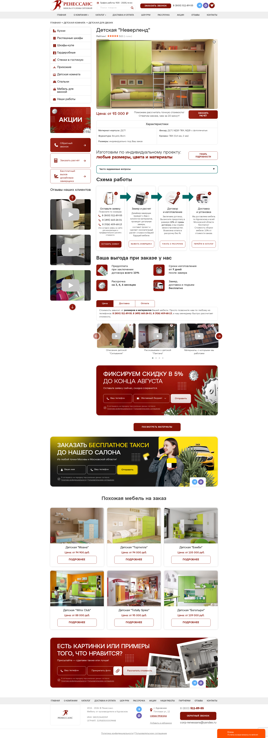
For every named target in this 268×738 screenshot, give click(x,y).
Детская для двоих (100, 23)
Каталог (100, 15)
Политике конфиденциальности (119, 409)
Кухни (61, 30)
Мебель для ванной (65, 90)
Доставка (124, 303)
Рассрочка (164, 15)
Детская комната (74, 23)
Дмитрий (194, 514)
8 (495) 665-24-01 (183, 2)
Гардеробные (66, 52)
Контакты (212, 15)
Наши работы (66, 99)
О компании (80, 15)
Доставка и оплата (123, 15)
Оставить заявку (110, 244)
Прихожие (64, 67)
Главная (61, 15)
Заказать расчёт (203, 114)
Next (72, 307)
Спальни (63, 81)
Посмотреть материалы (157, 427)
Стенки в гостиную (70, 60)
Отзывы (195, 15)
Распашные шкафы (70, 38)
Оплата (145, 303)
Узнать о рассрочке (172, 244)
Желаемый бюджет (152, 398)
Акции (180, 15)
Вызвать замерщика (141, 244)
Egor (192, 478)
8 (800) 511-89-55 (183, 5)
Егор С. (110, 514)
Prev (72, 198)
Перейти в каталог (204, 244)
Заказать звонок (156, 6)
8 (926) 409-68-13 (183, 9)
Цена (105, 303)
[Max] (206, 6)
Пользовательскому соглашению (147, 409)
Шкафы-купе (65, 45)
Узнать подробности (203, 155)
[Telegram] (199, 6)
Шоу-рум (145, 15)
